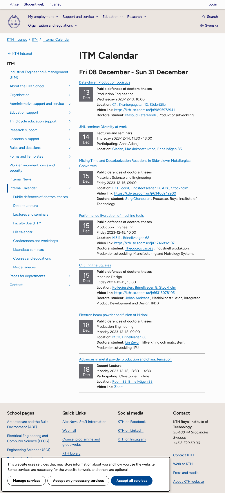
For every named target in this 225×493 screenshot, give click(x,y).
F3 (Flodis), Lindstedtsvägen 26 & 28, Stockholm (150, 188)
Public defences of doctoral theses (40, 197)
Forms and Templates (26, 156)
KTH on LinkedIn (130, 430)
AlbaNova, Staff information (84, 422)
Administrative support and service (37, 104)
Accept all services (131, 480)
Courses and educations (32, 258)
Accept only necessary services (78, 480)
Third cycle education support (33, 121)
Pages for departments (27, 276)
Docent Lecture (25, 206)
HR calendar (22, 232)
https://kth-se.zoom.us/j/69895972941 (144, 110)
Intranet (55, 4)
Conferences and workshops (35, 241)
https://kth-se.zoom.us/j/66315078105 (144, 293)
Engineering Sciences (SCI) (28, 450)
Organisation (19, 95)
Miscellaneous (24, 267)
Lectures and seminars (30, 214)
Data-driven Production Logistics (104, 82)
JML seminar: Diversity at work (103, 127)
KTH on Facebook (132, 422)
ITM (35, 39)
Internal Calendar (56, 39)
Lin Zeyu (132, 342)
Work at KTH (183, 464)
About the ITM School (27, 86)
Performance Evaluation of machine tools (111, 215)
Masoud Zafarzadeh (140, 115)
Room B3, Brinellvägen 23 (132, 381)
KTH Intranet (17, 39)
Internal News (20, 179)
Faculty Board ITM (27, 223)
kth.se (14, 4)
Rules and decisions (25, 148)
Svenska (211, 25)
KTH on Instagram (132, 439)
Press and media (185, 473)
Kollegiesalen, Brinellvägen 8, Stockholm (144, 287)
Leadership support (24, 139)
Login (213, 4)
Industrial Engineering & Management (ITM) (39, 74)
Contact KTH (183, 455)
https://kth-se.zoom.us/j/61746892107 (144, 243)
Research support (23, 130)
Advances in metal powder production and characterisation (125, 359)
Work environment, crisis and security (32, 168)
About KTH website (188, 481)
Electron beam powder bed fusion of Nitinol (113, 315)
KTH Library (71, 453)
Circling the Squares (95, 265)
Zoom (118, 387)
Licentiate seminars (28, 249)
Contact (16, 285)
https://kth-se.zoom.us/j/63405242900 (145, 193)
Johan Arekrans (137, 298)
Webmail (69, 430)
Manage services (26, 480)
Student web (34, 4)
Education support (24, 112)
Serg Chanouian (137, 198)
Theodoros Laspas (139, 248)
